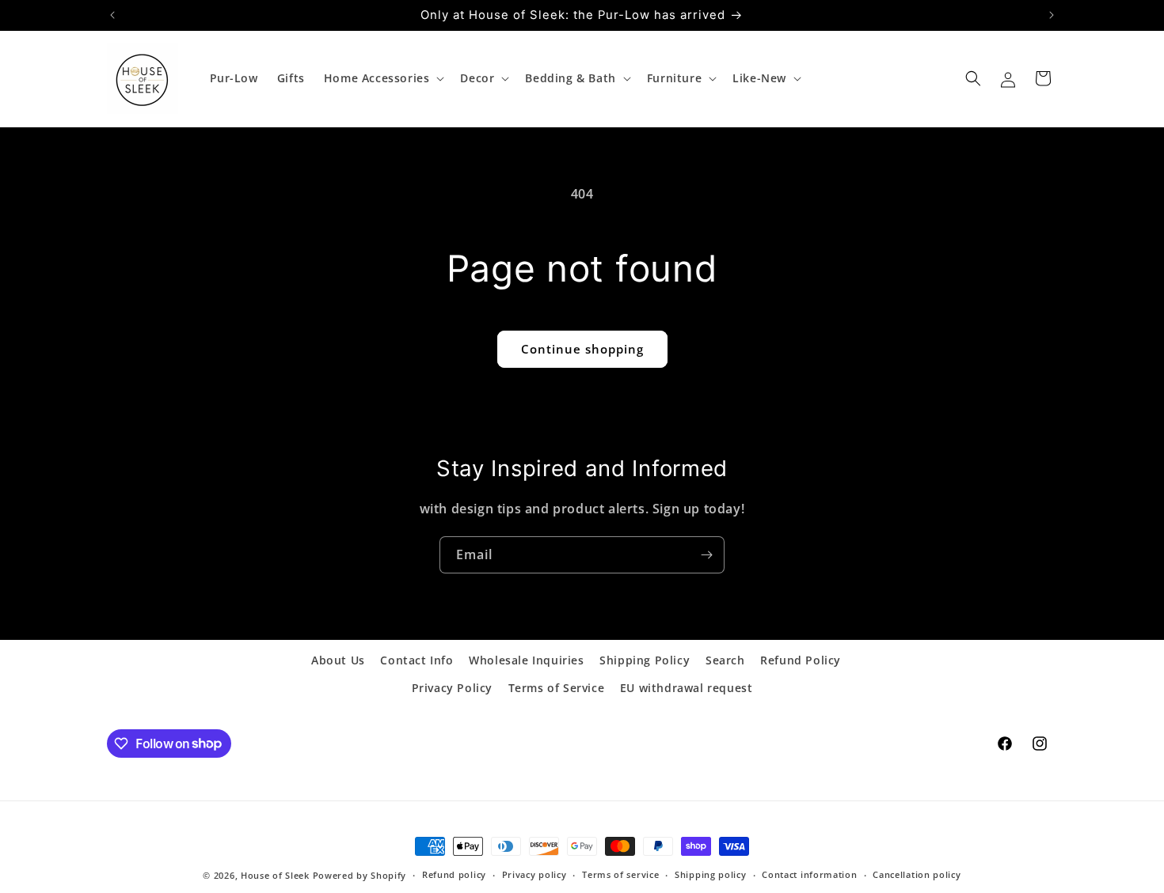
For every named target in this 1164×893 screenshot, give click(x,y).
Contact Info (416, 660)
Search (725, 660)
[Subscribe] (706, 554)
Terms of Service (556, 687)
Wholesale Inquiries (526, 660)
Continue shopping (582, 349)
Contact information (809, 874)
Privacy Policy (452, 687)
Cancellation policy (916, 874)
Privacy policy (534, 874)
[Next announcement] (1051, 15)
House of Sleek (275, 875)
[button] (382, 78)
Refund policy (454, 874)
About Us (338, 660)
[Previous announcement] (112, 15)
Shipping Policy (644, 660)
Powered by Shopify (360, 875)
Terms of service (620, 874)
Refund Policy (800, 660)
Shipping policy (711, 874)
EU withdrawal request (686, 687)
